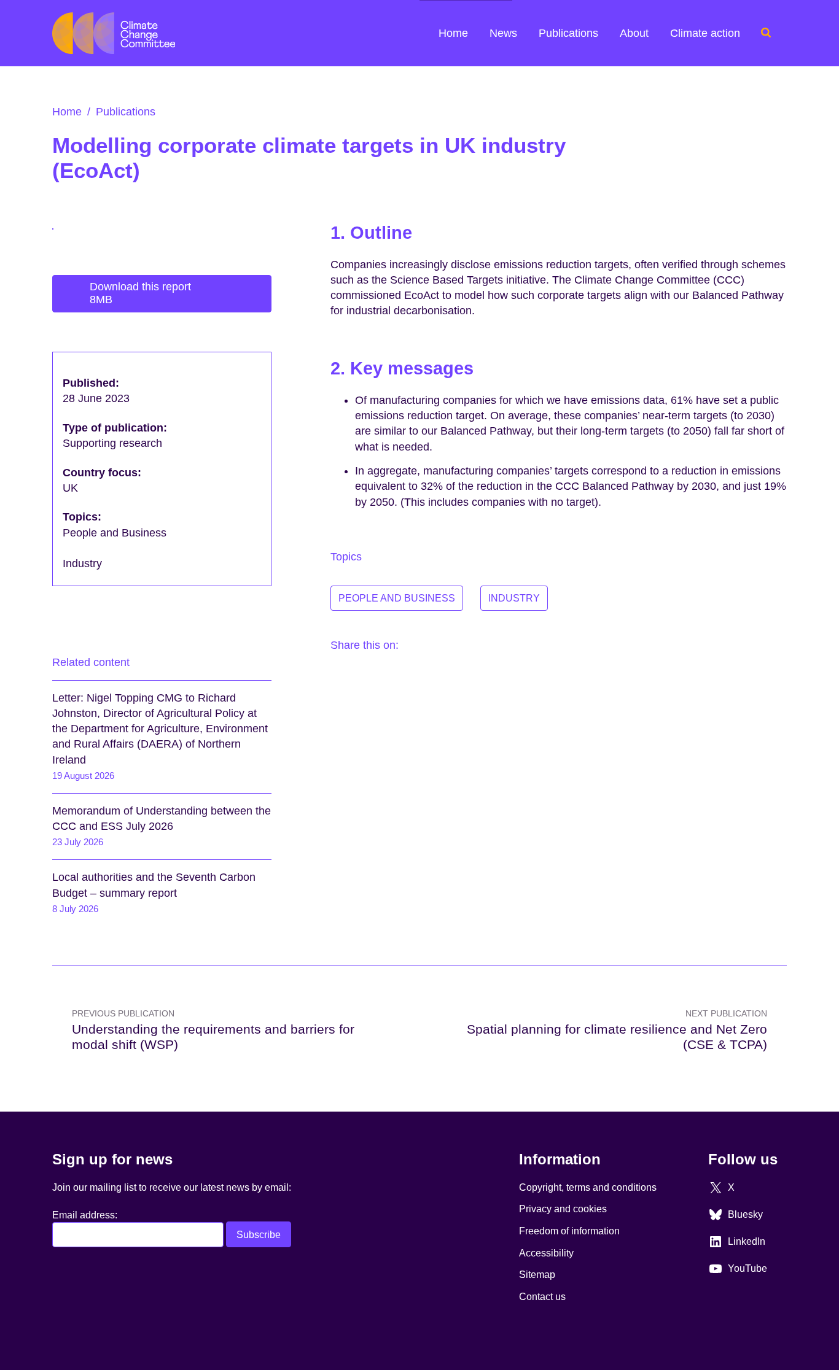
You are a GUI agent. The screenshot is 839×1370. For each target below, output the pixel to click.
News (503, 33)
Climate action (705, 33)
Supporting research (114, 443)
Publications (568, 33)
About (634, 33)
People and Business (396, 597)
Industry (514, 597)
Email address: (84, 1214)
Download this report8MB (140, 293)
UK (72, 488)
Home (453, 33)
